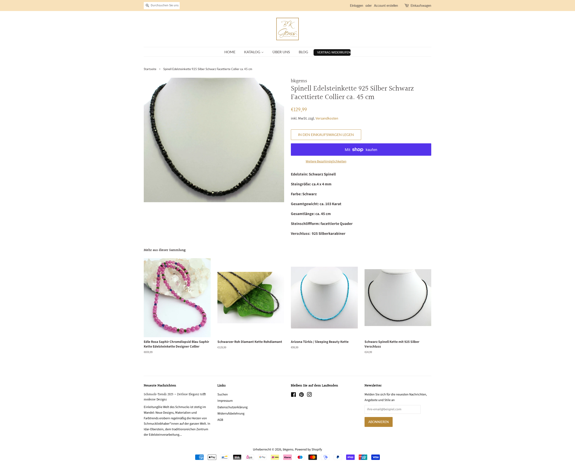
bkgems (288, 449)
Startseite (150, 69)
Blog (303, 52)
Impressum (225, 400)
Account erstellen (386, 5)
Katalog (252, 52)
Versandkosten (327, 118)
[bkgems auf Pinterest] (301, 395)
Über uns (281, 52)
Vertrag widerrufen (334, 52)
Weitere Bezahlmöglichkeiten (326, 161)
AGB (220, 419)
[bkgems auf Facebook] (293, 395)
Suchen (222, 394)
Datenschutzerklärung (232, 407)
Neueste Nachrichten (160, 385)
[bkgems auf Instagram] (309, 395)
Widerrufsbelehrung (230, 413)
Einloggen (356, 5)
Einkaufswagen (421, 5)
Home (229, 52)
